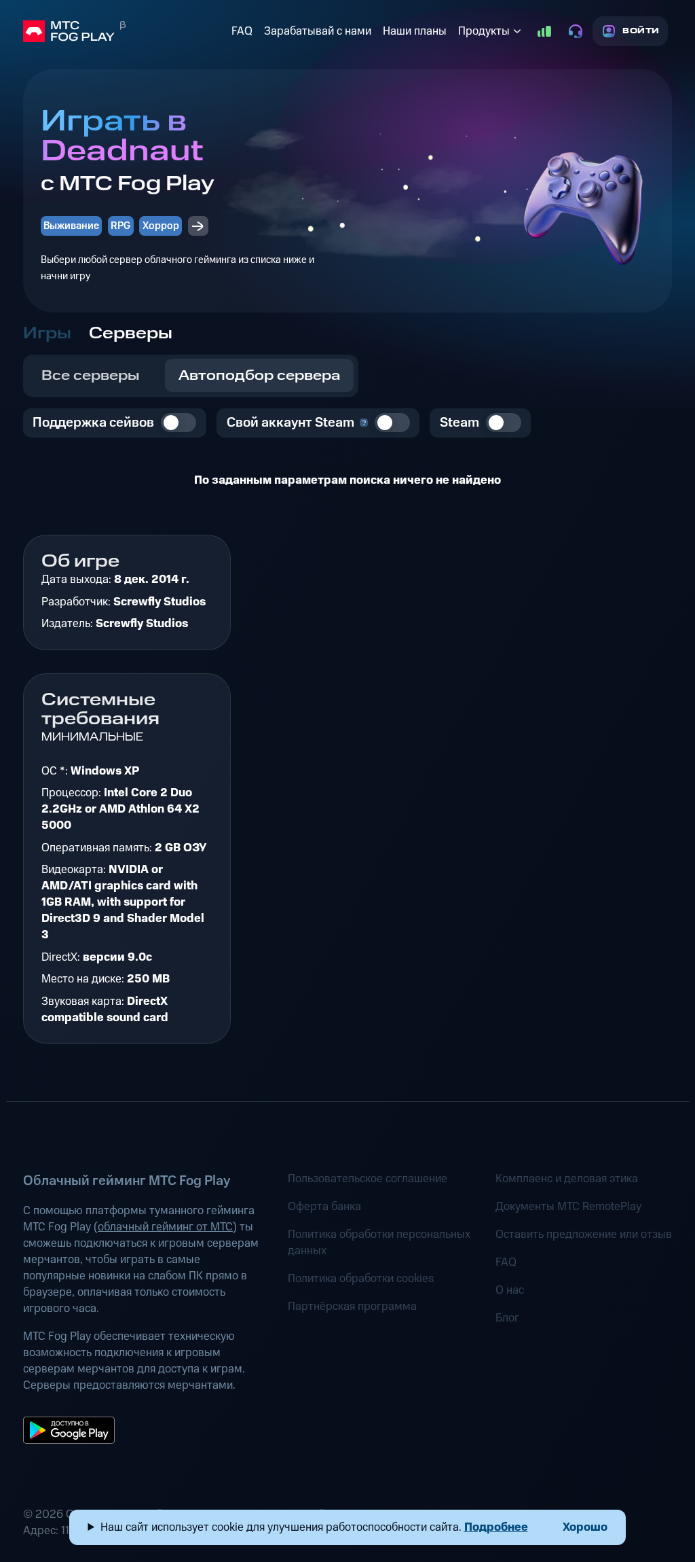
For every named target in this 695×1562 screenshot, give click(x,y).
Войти (641, 31)
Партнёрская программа (352, 1306)
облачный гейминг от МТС (165, 1227)
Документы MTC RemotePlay (568, 1207)
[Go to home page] (124, 31)
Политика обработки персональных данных (379, 1242)
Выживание (71, 226)
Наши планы (415, 31)
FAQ (241, 31)
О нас (509, 1290)
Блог (507, 1318)
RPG (120, 226)
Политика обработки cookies (361, 1279)
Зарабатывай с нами (317, 31)
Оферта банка (324, 1207)
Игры (47, 333)
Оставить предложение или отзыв (583, 1234)
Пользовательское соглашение (367, 1179)
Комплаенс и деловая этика (566, 1179)
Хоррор (161, 226)
